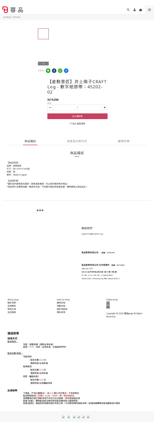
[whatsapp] (60, 70)
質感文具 (12, 309)
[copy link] (66, 70)
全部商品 (7, 17)
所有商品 (16, 17)
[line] (48, 70)
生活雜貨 (12, 312)
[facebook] (54, 70)
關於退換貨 (62, 309)
